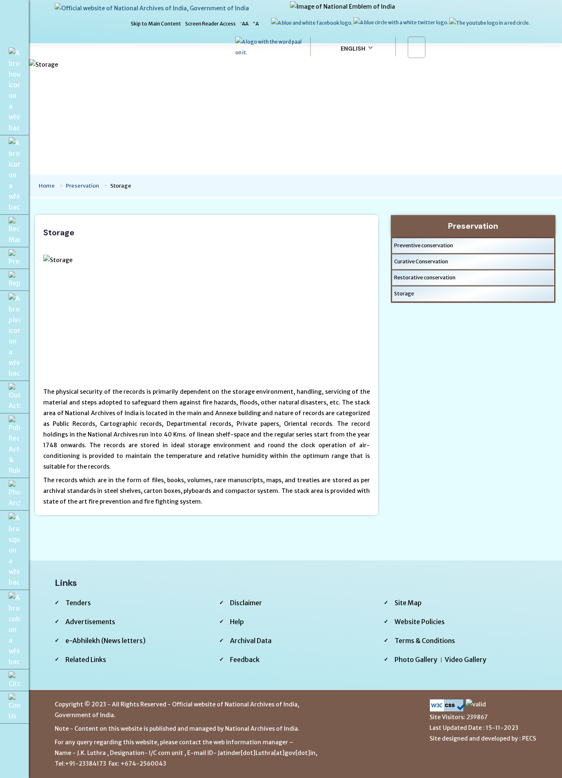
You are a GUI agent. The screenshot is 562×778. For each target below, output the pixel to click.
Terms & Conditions (425, 640)
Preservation (82, 185)
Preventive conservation (423, 245)
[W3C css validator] (448, 705)
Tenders (78, 603)
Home (47, 185)
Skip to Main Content (156, 24)
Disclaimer (246, 603)
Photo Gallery (416, 659)
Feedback (245, 659)
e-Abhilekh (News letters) (105, 640)
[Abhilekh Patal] (270, 47)
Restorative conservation (424, 277)
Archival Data (251, 640)
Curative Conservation (421, 261)
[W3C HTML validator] (484, 705)
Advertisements (90, 622)
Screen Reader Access (210, 24)
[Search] (417, 47)
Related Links (85, 659)
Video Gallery (465, 659)
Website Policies (420, 622)
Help (237, 622)
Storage (404, 293)
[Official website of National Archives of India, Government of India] (152, 8)
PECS (529, 738)
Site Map (408, 603)
